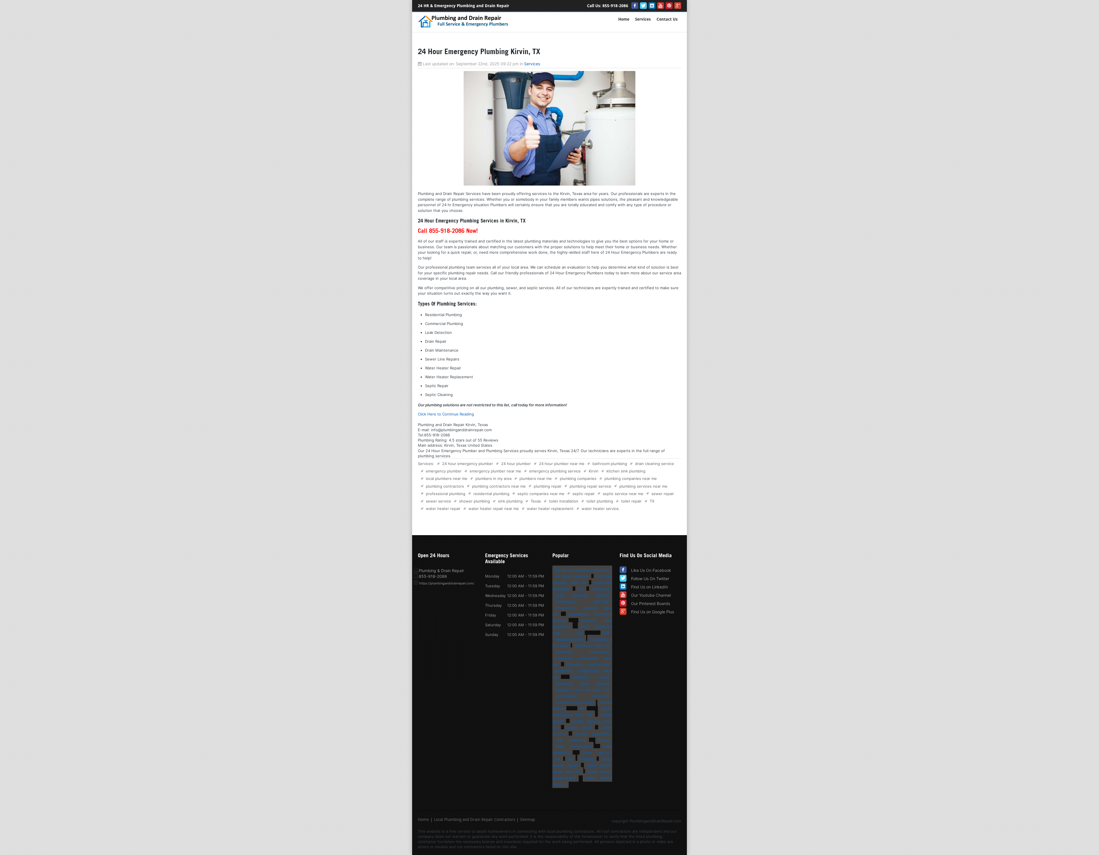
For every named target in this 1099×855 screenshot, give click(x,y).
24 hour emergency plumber (467, 463)
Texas (536, 501)
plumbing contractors (445, 486)
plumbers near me (535, 478)
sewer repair (662, 493)
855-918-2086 (615, 6)
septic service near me (623, 493)
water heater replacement (550, 508)
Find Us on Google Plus (652, 611)
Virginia (587, 759)
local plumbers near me (446, 478)
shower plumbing (474, 501)
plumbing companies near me (630, 478)
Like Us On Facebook (651, 570)
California (600, 588)
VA (570, 759)
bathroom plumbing (609, 463)
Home (623, 19)
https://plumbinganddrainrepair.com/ (446, 583)
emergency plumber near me (495, 471)
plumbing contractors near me (499, 486)
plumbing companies (578, 478)
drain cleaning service (654, 463)
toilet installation (563, 501)
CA (581, 588)
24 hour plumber (516, 463)
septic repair (583, 493)
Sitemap (527, 820)
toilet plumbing (599, 501)
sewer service (438, 501)
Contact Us (667, 19)
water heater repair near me (494, 508)
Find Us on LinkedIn (649, 586)
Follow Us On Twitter (650, 578)
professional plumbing (445, 493)
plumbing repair (548, 486)
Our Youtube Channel (651, 595)
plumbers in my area (493, 478)
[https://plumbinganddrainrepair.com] (464, 26)
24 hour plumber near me (561, 463)
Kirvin (593, 471)
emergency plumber (444, 471)
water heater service (600, 508)
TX (652, 501)
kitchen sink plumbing (625, 471)
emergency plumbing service (555, 471)
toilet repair (631, 501)
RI (582, 708)
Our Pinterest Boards (650, 603)
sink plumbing (510, 501)
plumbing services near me (643, 486)
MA (606, 633)
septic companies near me (540, 493)
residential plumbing (491, 493)
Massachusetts (569, 639)
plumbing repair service (590, 486)
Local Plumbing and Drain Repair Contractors (474, 820)
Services (643, 19)
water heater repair (443, 508)
